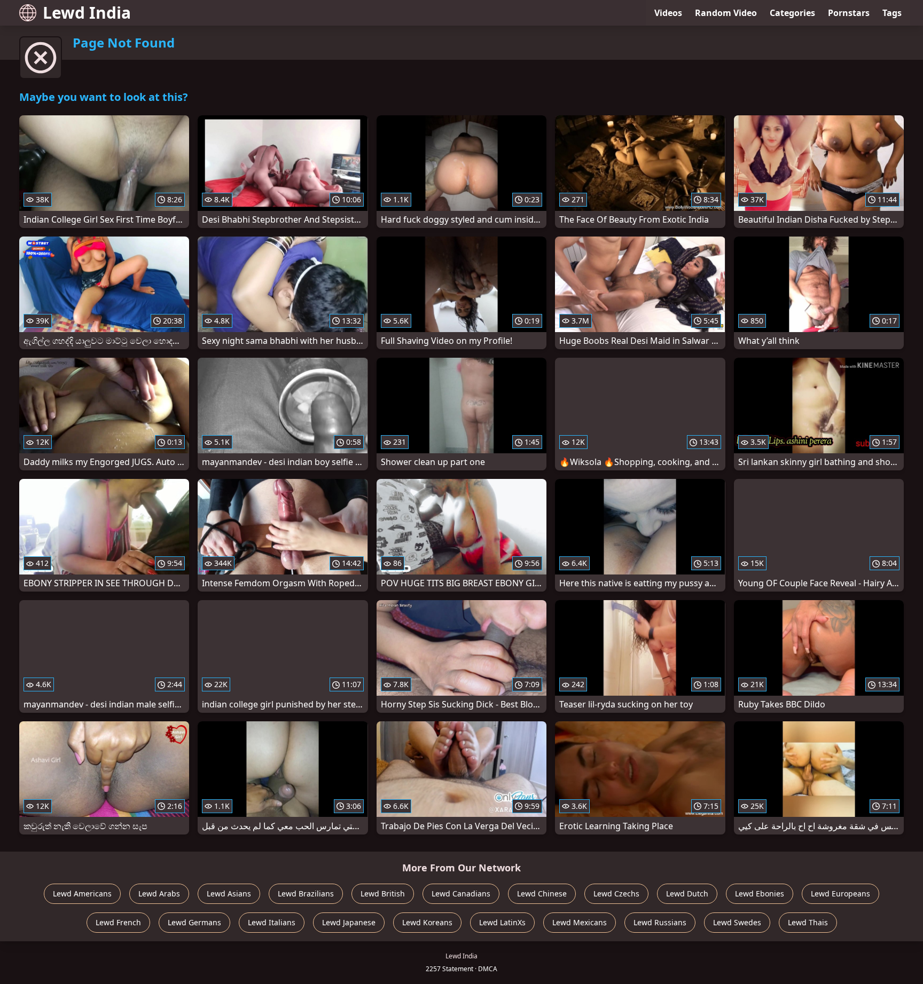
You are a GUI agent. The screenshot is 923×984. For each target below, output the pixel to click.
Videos (668, 13)
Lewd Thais (808, 922)
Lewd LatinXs (502, 922)
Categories (792, 13)
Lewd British (383, 893)
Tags (892, 13)
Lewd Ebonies (759, 893)
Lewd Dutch (687, 893)
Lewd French (118, 922)
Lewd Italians (271, 922)
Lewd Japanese (349, 922)
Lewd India (87, 12)
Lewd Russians (659, 922)
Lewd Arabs (159, 893)
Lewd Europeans (840, 893)
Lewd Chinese (542, 893)
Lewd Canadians (461, 893)
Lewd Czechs (616, 893)
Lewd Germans (194, 922)
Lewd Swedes (737, 922)
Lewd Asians (229, 893)
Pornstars (849, 13)
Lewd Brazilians (306, 893)
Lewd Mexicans (579, 922)
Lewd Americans (82, 893)
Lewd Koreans (427, 922)
